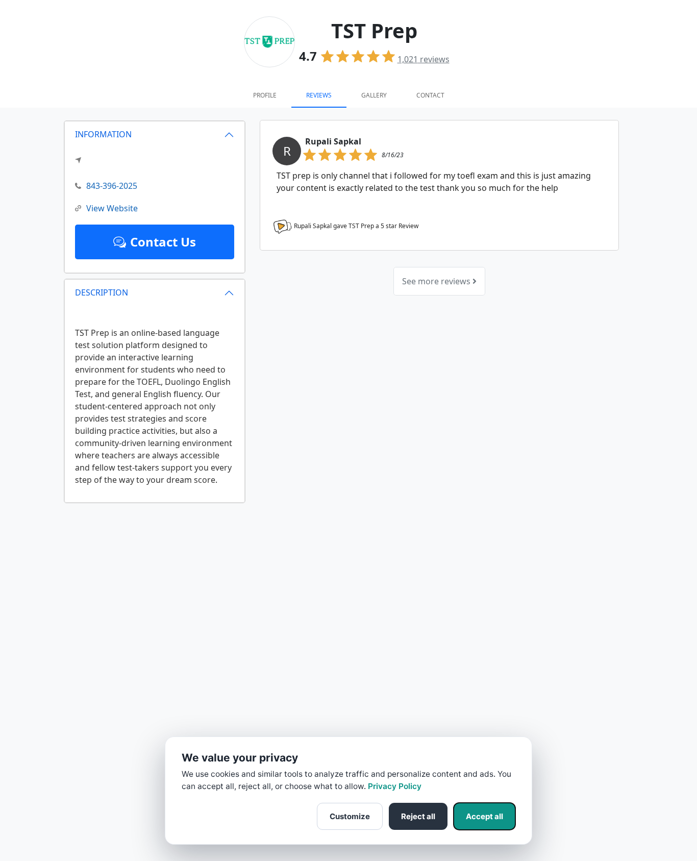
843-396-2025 (111, 185)
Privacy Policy (394, 786)
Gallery (374, 95)
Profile (265, 95)
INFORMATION (103, 134)
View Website (112, 208)
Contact (430, 95)
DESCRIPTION (101, 292)
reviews (423, 59)
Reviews (319, 95)
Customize (350, 816)
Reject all (418, 816)
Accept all (484, 816)
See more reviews (437, 281)
